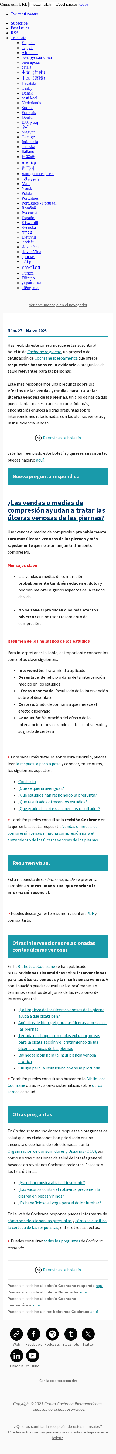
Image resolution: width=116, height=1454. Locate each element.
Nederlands (31, 103)
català (26, 67)
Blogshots (71, 1344)
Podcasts (52, 1344)
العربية (27, 47)
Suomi (27, 107)
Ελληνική (30, 122)
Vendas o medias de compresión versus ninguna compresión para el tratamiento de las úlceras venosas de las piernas (53, 833)
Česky (27, 88)
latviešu (28, 242)
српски (28, 256)
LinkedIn (16, 1365)
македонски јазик (38, 173)
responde (53, 351)
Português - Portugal (39, 203)
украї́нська (31, 282)
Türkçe (28, 273)
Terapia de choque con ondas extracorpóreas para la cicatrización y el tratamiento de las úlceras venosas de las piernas (59, 1042)
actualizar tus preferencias (44, 1432)
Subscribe (19, 23)
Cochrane (36, 351)
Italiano (28, 151)
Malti (26, 183)
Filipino (28, 278)
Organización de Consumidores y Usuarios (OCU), (52, 1151)
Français (29, 112)
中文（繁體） (34, 78)
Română (29, 208)
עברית (27, 232)
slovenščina (31, 251)
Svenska (29, 227)
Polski (27, 193)
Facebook (34, 1344)
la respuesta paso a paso (38, 763)
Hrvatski (29, 83)
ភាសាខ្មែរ (29, 163)
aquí (40, 460)
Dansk (27, 93)
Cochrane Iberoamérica (56, 358)
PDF (90, 913)
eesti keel (29, 98)
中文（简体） (34, 72)
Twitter (24, 14)
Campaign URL (13, 4)
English (28, 42)
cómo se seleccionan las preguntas (40, 1220)
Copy (84, 4)
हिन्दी (25, 127)
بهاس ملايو (31, 178)
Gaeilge (28, 137)
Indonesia (30, 141)
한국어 (28, 168)
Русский (29, 212)
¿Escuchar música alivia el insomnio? (51, 1182)
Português (30, 198)
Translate (18, 37)
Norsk (27, 188)
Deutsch (29, 117)
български (31, 62)
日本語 (28, 156)
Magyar (28, 132)
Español (28, 217)
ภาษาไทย (31, 267)
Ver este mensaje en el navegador (58, 305)
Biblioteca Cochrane (36, 966)
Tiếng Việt (30, 287)
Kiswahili (30, 222)
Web (16, 1344)
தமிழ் (26, 261)
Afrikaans (30, 52)
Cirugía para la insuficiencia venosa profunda (59, 1068)
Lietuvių (29, 237)
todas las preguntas (61, 1241)
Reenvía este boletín (62, 437)
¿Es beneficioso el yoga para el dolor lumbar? (59, 1202)
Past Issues (20, 28)
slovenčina (31, 247)
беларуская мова (37, 57)
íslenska (28, 146)
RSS (15, 33)
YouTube (32, 1365)
